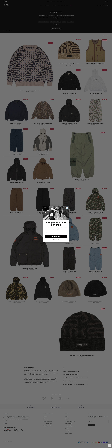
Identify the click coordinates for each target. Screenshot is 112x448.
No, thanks (56, 239)
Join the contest (56, 236)
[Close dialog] (67, 208)
